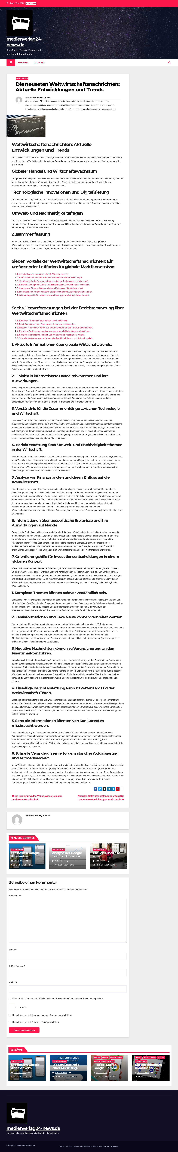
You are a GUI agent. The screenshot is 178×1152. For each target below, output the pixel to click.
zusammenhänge (108, 109)
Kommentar (15, 896)
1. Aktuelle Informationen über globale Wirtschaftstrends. (43, 274)
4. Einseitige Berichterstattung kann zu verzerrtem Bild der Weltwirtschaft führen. (54, 331)
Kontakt (40, 62)
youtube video (141, 1061)
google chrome (116, 1057)
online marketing (59, 1061)
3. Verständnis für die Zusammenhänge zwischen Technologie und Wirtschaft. (52, 281)
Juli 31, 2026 (143, 1073)
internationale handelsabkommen (39, 105)
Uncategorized (22, 78)
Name (12, 950)
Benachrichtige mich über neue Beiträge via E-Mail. (36, 1022)
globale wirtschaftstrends (81, 101)
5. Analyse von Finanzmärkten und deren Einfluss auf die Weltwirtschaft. (50, 288)
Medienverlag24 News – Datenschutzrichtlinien (91, 1146)
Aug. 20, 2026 (20, 1073)
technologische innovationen (95, 105)
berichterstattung (50, 101)
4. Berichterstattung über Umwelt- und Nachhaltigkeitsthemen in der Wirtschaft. (53, 285)
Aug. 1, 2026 (101, 1073)
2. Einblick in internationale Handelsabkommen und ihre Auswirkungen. (50, 278)
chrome (97, 1057)
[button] (169, 62)
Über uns (23, 62)
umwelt (110, 105)
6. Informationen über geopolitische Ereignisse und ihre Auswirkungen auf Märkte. (54, 292)
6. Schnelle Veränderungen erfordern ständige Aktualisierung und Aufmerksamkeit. (55, 338)
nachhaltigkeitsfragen (63, 105)
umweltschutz (31, 109)
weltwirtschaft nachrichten (48, 109)
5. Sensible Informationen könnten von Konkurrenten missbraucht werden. (51, 335)
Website (13, 982)
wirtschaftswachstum (91, 109)
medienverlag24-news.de (33, 1128)
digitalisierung (64, 101)
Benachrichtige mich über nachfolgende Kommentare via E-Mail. (42, 1015)
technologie (77, 105)
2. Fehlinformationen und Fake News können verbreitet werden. (46, 324)
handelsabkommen (100, 101)
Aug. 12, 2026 (61, 1073)
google (105, 1057)
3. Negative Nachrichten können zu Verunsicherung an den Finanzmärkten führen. (55, 328)
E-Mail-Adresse (17, 966)
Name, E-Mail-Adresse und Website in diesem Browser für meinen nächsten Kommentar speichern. (58, 999)
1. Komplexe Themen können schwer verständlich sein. (42, 321)
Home (62, 1146)
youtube (161, 1057)
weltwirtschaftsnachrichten (71, 109)
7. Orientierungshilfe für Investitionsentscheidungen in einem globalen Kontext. (53, 295)
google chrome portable (104, 1061)
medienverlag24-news (40, 98)
